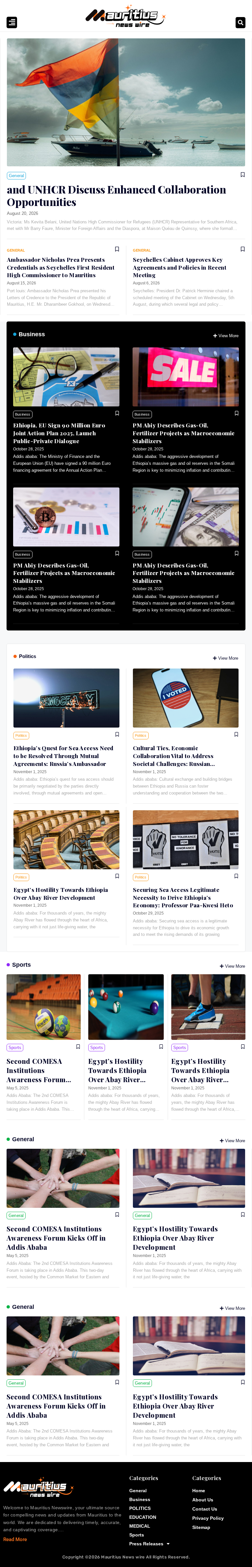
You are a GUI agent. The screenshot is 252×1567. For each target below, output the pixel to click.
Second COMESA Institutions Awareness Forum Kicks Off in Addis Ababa (36, 1079)
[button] (240, 23)
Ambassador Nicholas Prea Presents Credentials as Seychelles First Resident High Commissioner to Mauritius (61, 267)
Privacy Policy (208, 1518)
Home (198, 1490)
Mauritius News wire (123, 1557)
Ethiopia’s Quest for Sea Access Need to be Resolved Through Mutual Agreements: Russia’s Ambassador (63, 755)
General (23, 1139)
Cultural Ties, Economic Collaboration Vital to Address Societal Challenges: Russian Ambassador (173, 759)
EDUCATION (142, 1517)
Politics (27, 656)
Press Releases (146, 1543)
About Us (202, 1499)
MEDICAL (139, 1526)
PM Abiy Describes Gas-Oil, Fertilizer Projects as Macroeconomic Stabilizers (184, 433)
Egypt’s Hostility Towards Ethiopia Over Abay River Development (60, 893)
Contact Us (204, 1509)
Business (32, 334)
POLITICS (140, 1508)
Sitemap (201, 1527)
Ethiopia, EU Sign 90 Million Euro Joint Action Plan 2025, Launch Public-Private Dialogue (59, 433)
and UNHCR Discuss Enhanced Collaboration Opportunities (116, 195)
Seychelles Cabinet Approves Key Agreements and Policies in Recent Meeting (179, 267)
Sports (21, 964)
